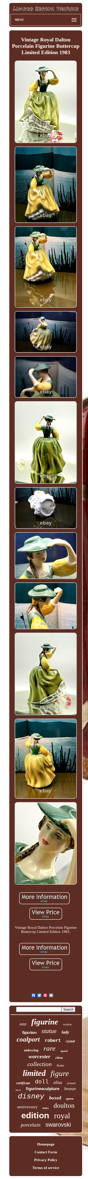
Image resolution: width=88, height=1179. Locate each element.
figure (60, 1073)
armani (71, 1083)
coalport (28, 1039)
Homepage (46, 1144)
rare (49, 1048)
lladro (46, 1108)
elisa (58, 1082)
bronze (70, 1088)
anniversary (27, 1107)
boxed (55, 1097)
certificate (23, 1083)
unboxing (31, 1050)
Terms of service (46, 1168)
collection (39, 1064)
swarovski (58, 1124)
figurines (29, 1032)
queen (70, 1098)
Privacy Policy (45, 1160)
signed (64, 1050)
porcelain (31, 1125)
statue (49, 1031)
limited (34, 1073)
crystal (70, 1041)
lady (65, 1032)
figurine (44, 1021)
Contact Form (45, 1152)
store (18, 1089)
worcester (39, 1056)
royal (62, 1115)
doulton (64, 1105)
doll (42, 1082)
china (59, 1057)
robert (53, 1040)
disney (31, 1096)
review (67, 1024)
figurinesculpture (42, 1088)
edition (35, 1115)
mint (23, 1024)
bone (60, 1065)
